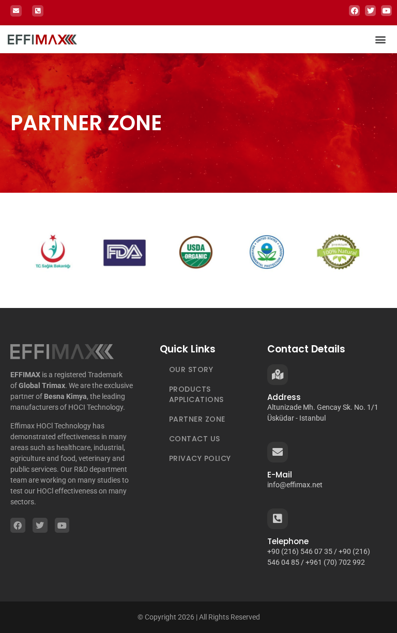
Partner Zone (197, 419)
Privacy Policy (200, 458)
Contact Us (194, 439)
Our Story (191, 369)
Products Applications (196, 394)
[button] (380, 39)
